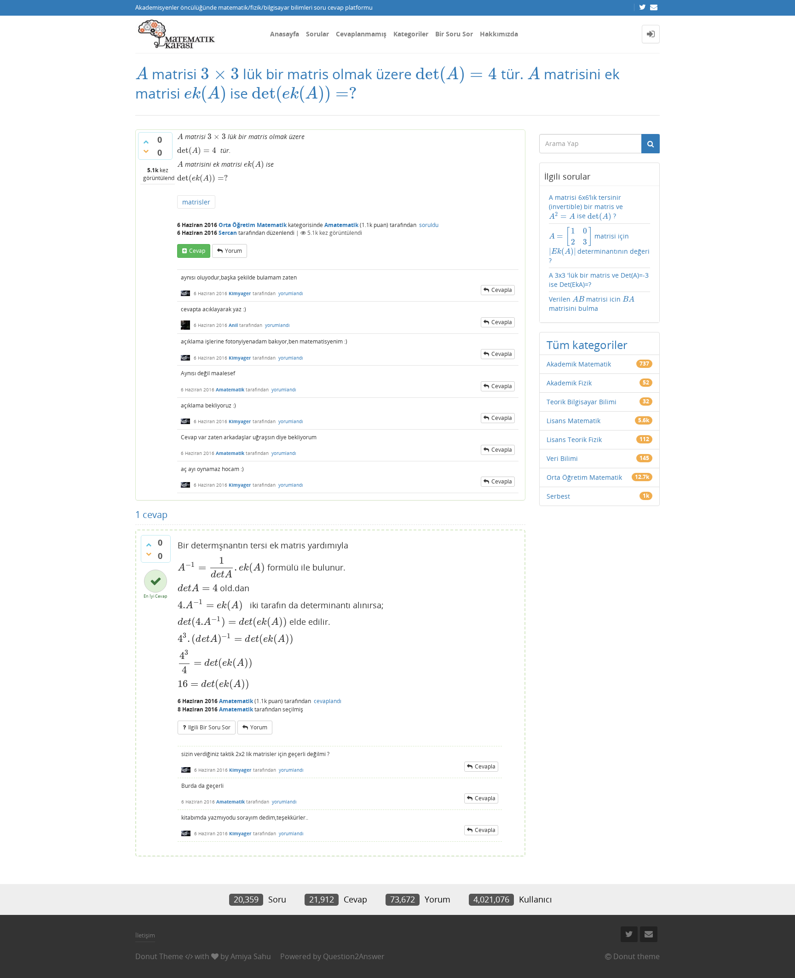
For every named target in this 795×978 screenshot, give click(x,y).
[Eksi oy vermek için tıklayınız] (146, 151)
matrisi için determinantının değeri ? (599, 246)
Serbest (558, 496)
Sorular (317, 33)
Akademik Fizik (569, 382)
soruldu (428, 225)
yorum (233, 251)
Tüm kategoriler (587, 344)
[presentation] (141, 73)
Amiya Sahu (250, 956)
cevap (197, 251)
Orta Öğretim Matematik (253, 225)
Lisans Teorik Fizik (574, 439)
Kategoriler (410, 33)
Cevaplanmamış (361, 33)
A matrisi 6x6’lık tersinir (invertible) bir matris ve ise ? (586, 207)
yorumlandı (290, 293)
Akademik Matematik (579, 364)
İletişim (145, 935)
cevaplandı (327, 701)
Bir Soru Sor (454, 33)
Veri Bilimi (562, 458)
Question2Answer (354, 956)
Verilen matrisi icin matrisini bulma (592, 304)
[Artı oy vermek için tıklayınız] (146, 141)
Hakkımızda (499, 33)
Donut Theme (159, 956)
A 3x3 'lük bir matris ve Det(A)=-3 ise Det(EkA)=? (599, 280)
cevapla (501, 290)
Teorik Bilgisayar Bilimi (581, 401)
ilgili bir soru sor (209, 727)
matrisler (196, 202)
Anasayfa (284, 33)
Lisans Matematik (573, 420)
